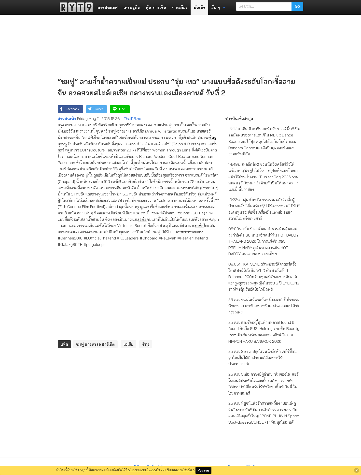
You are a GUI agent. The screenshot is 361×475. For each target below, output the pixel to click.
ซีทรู (212, 137)
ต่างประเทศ (107, 7)
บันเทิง (199, 7)
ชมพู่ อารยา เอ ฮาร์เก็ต (95, 344)
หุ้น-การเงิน (156, 7)
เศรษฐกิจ (132, 7)
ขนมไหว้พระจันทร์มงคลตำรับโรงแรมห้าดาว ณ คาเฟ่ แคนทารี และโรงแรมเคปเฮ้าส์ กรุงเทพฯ (263, 305)
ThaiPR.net (133, 118)
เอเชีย (142, 219)
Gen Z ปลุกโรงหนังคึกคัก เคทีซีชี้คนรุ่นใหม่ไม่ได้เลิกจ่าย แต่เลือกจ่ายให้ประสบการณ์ (262, 357)
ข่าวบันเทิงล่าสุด (239, 118)
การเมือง (180, 7)
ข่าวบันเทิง (67, 118)
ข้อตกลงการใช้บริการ (181, 470)
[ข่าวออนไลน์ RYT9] (75, 7)
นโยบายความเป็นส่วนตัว (144, 470)
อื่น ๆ (215, 7)
